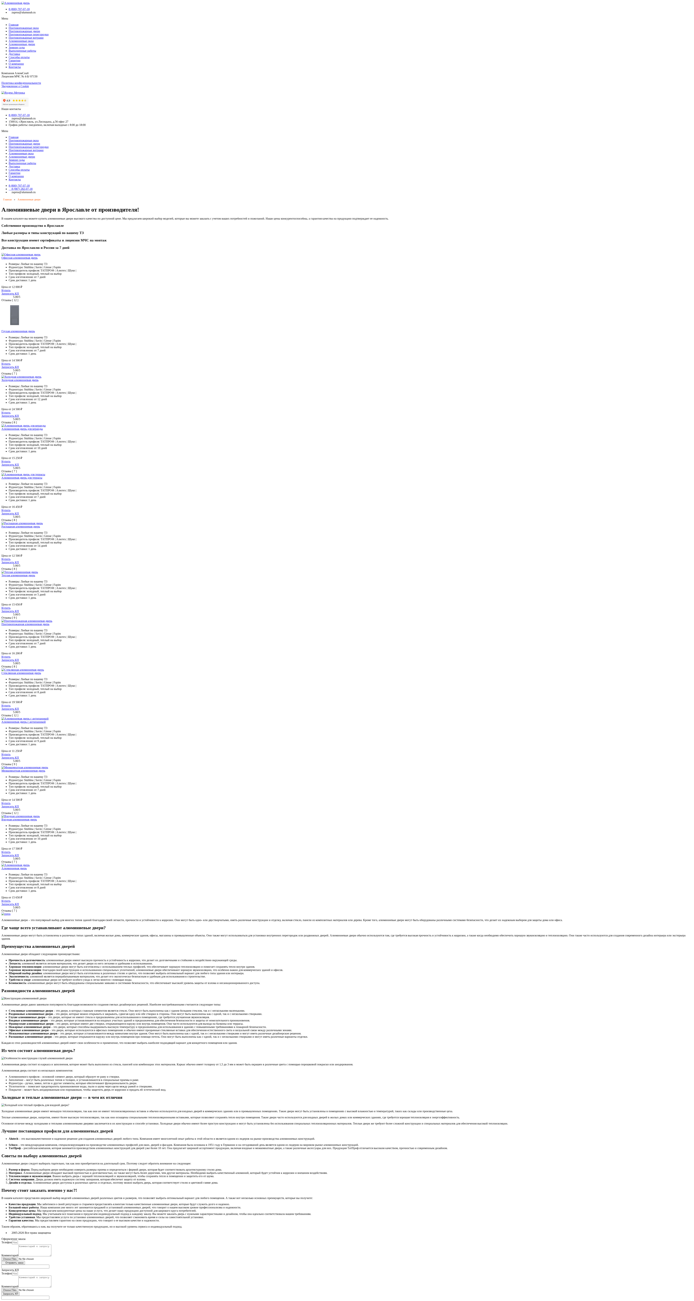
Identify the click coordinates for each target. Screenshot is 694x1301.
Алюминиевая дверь (14, 868)
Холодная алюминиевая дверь (19, 380)
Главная (13, 24)
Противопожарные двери (24, 31)
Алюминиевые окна (21, 40)
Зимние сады (17, 47)
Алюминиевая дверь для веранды (22, 428)
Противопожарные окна (24, 27)
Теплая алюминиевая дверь (18, 575)
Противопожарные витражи (26, 37)
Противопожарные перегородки (29, 34)
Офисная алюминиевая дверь (19, 257)
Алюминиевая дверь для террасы (21, 477)
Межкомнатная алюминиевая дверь (23, 770)
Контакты (15, 67)
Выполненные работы (22, 50)
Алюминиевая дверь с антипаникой (23, 721)
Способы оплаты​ (19, 57)
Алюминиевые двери (22, 44)
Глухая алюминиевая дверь (18, 331)
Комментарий (9, 1255)
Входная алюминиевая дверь (19, 819)
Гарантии (14, 60)
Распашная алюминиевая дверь (20, 526)
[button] (347, 18)
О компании (16, 63)
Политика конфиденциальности (21, 82)
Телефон (6, 1242)
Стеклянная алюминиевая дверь (21, 673)
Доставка (14, 54)
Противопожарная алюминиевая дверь (25, 624)
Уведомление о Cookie (15, 86)
